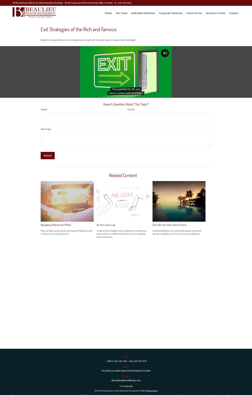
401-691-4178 (124, 3)
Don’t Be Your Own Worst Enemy (170, 224)
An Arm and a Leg (106, 224)
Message (46, 129)
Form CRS (128, 386)
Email (130, 109)
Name (44, 109)
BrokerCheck (152, 391)
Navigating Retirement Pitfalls (56, 224)
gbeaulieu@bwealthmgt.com (126, 380)
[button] (108, 13)
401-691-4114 (120, 361)
